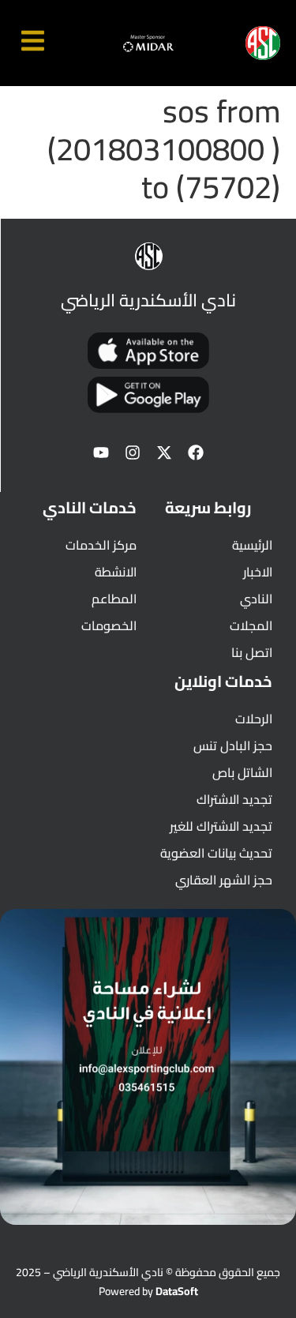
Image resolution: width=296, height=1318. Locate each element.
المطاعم (114, 598)
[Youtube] (101, 452)
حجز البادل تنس (232, 745)
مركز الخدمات (101, 545)
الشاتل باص (242, 772)
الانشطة (116, 572)
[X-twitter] (164, 452)
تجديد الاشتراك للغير (221, 826)
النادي (256, 598)
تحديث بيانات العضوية (216, 853)
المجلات (251, 625)
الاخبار (257, 572)
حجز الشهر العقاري (223, 880)
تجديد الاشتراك (234, 799)
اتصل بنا (251, 652)
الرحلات (253, 718)
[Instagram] (132, 452)
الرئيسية (252, 545)
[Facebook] (196, 452)
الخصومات (109, 625)
